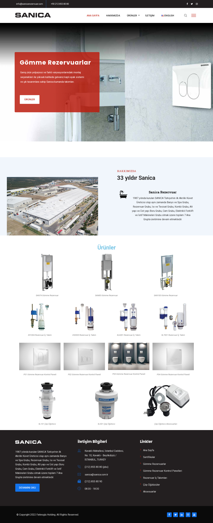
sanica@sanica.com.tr (96, 474)
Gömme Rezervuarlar (154, 463)
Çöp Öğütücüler (151, 484)
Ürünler (132, 15)
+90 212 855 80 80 (60, 4)
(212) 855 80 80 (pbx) (96, 466)
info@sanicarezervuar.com (29, 4)
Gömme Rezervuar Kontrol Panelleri (162, 470)
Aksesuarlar (149, 491)
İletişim (149, 15)
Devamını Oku (27, 487)
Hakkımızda (113, 15)
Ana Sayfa (93, 15)
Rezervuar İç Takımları (155, 477)
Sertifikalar (149, 457)
